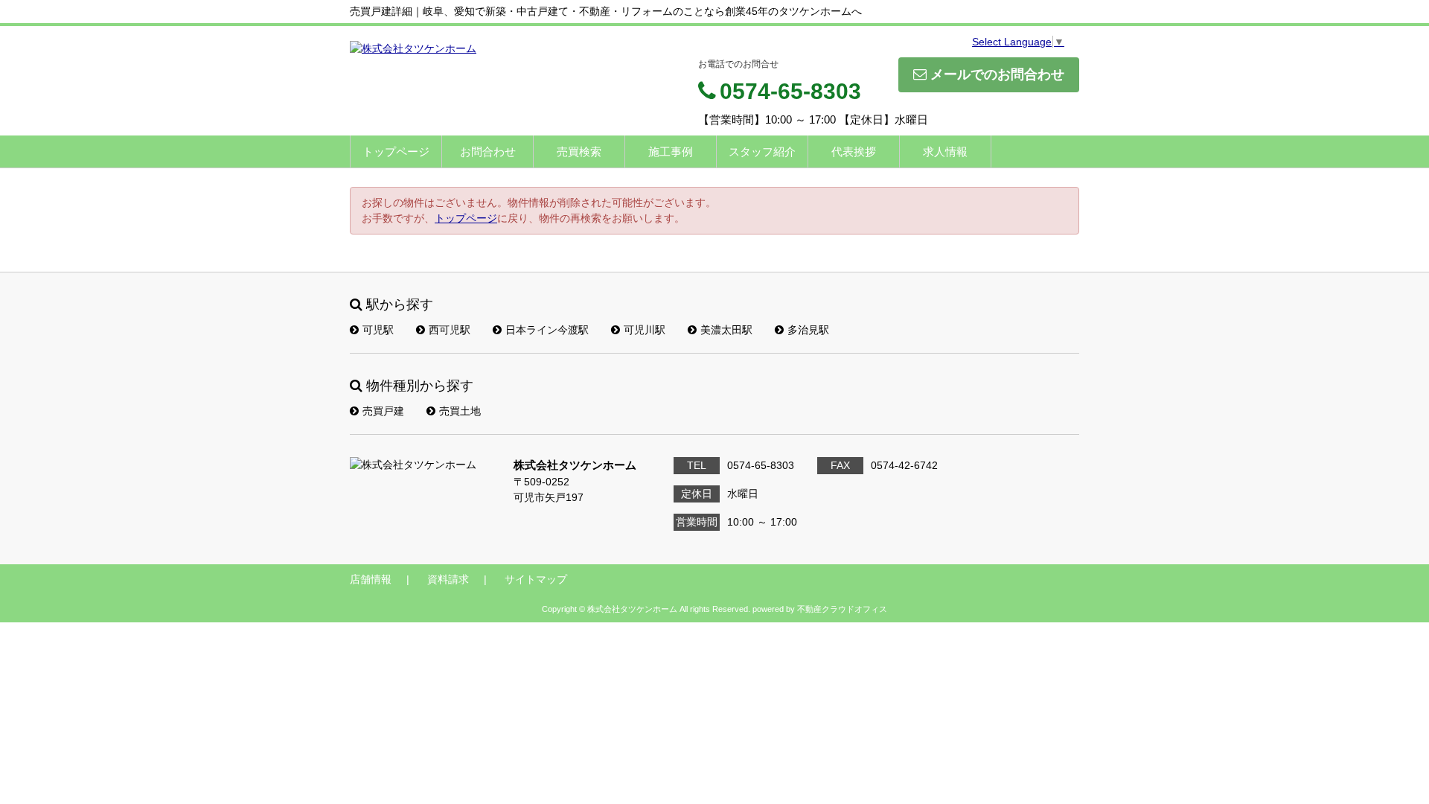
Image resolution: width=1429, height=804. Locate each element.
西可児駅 (449, 330)
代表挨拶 (853, 151)
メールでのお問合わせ (997, 74)
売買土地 (460, 411)
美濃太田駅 (726, 330)
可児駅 (378, 330)
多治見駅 (808, 330)
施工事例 (670, 151)
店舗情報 (370, 579)
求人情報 (945, 151)
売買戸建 (383, 411)
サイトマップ (536, 579)
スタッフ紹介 (762, 151)
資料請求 (448, 579)
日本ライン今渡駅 (547, 330)
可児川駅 (644, 330)
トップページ (395, 151)
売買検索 (579, 151)
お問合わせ (488, 151)
